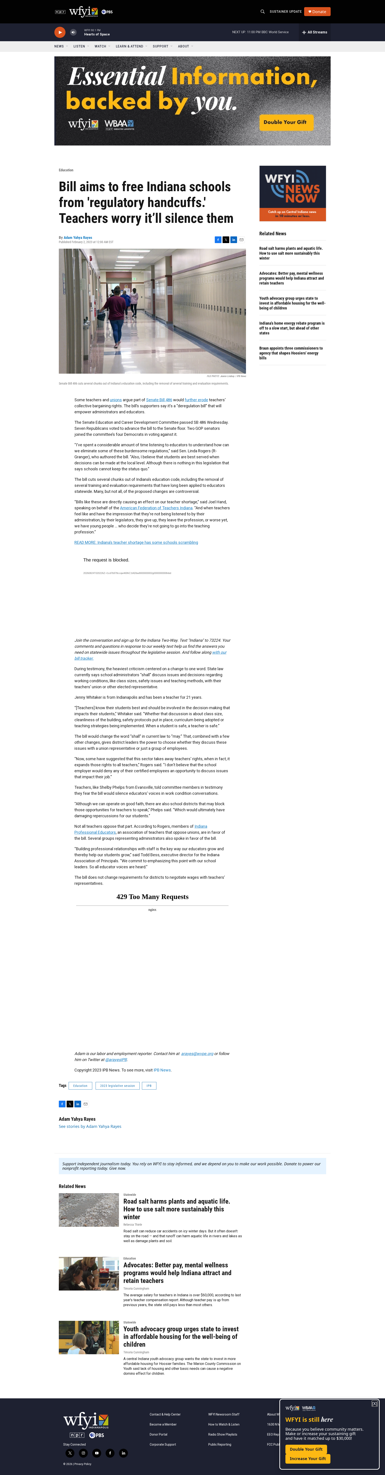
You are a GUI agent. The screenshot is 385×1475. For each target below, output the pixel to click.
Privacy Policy (82, 1464)
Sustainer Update (286, 11)
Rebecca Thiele (132, 1224)
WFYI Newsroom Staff (224, 1414)
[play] (59, 32)
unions (116, 399)
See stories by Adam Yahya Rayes (90, 1126)
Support (160, 46)
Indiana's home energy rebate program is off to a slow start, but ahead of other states (292, 328)
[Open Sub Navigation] (67, 46)
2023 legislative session (117, 1086)
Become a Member (163, 1424)
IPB (149, 1086)
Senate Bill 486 (159, 399)
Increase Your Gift (308, 1458)
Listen (79, 46)
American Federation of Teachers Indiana (156, 508)
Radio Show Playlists (222, 1434)
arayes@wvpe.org (197, 1053)
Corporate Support (163, 1444)
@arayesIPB (116, 1059)
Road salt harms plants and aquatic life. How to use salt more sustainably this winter (291, 253)
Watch (100, 46)
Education (66, 170)
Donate (319, 11)
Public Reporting (219, 1444)
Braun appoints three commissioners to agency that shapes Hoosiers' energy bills (291, 353)
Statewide (129, 1194)
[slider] (80, 32)
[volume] (73, 32)
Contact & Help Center (165, 1414)
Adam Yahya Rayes (78, 237)
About (183, 46)
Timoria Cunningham (136, 1288)
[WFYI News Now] (293, 193)
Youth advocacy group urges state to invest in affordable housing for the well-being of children (292, 303)
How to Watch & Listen (224, 1424)
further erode (196, 399)
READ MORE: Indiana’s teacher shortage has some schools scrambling (136, 542)
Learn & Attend (129, 46)
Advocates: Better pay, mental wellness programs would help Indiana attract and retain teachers (291, 278)
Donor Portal (158, 1434)
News (59, 46)
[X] (374, 1403)
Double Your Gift (306, 1449)
